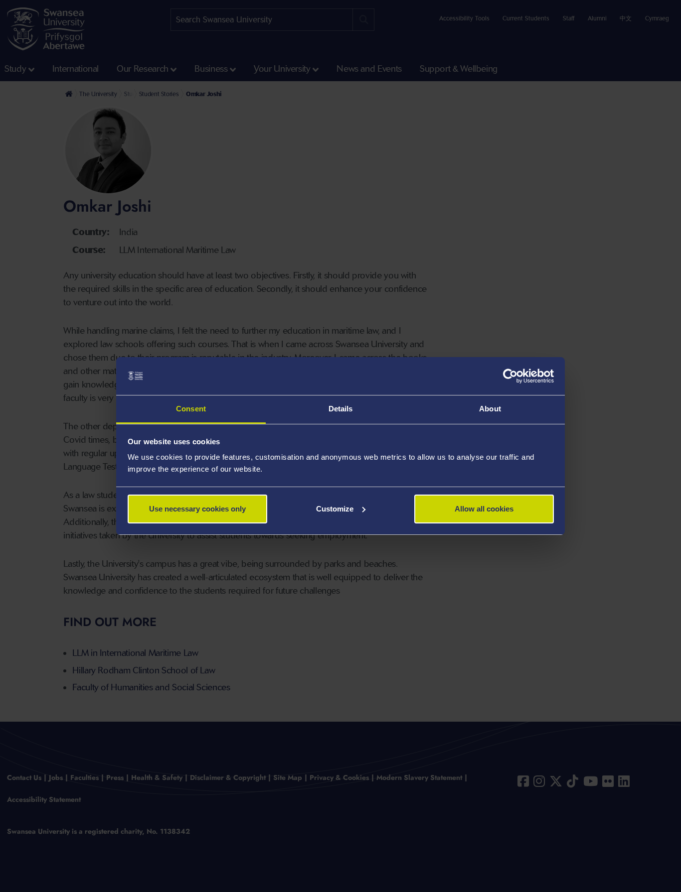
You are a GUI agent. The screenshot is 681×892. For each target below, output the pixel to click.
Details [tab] (341, 408)
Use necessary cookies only (197, 509)
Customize (334, 509)
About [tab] (490, 408)
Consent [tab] (191, 408)
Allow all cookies (484, 509)
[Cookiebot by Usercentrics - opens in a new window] (510, 376)
